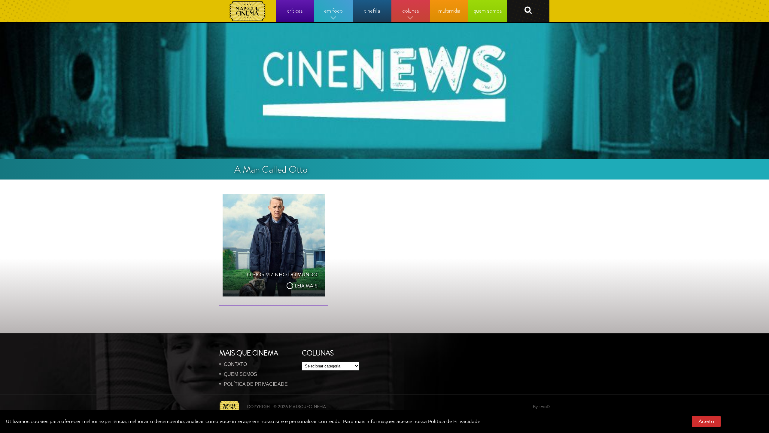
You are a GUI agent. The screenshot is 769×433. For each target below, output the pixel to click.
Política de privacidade (256, 384)
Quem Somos (240, 374)
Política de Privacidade (454, 422)
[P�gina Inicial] (248, 11)
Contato (235, 364)
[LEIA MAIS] (274, 245)
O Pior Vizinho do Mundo (282, 275)
